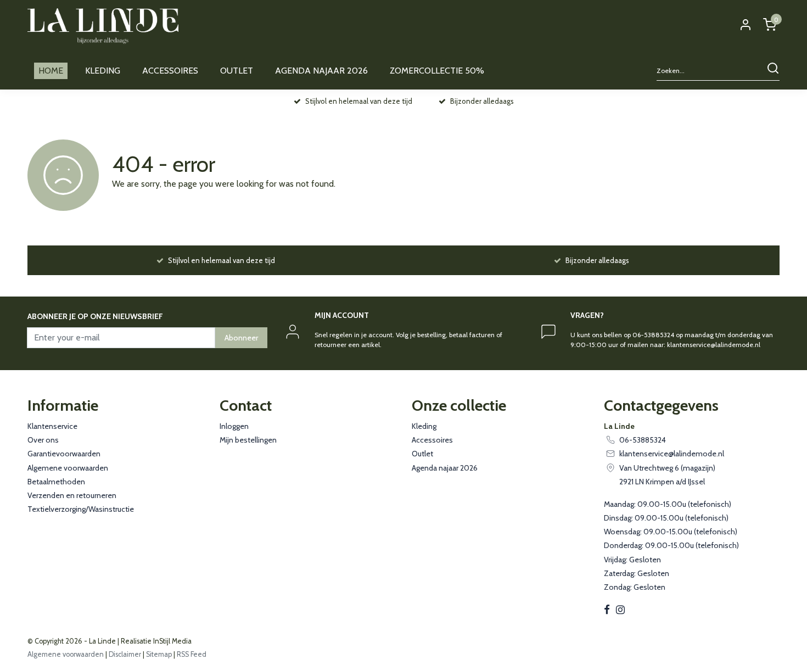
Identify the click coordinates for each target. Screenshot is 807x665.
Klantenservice (52, 426)
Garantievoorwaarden (63, 454)
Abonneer (241, 338)
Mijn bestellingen (248, 440)
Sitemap (159, 654)
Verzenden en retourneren (71, 495)
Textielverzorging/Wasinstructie (80, 509)
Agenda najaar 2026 (445, 468)
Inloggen (234, 426)
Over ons (43, 440)
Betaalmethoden (56, 482)
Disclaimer (125, 654)
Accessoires (432, 440)
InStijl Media (172, 641)
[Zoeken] (773, 71)
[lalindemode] (102, 26)
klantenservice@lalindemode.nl (671, 454)
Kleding (424, 426)
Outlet (422, 454)
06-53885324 (642, 440)
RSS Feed (191, 654)
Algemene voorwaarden (67, 468)
